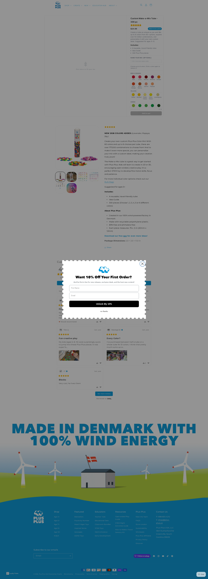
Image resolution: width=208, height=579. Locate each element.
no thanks (104, 311)
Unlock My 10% (104, 304)
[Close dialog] (142, 263)
